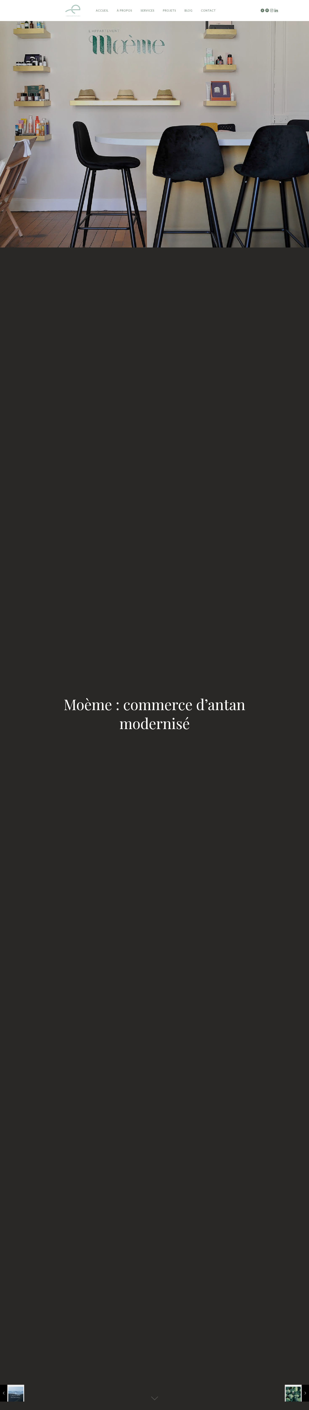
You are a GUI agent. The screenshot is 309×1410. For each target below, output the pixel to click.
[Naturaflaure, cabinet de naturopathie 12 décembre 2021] (297, 1393)
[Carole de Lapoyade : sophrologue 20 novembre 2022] (12, 1393)
